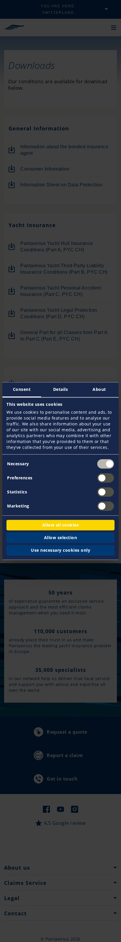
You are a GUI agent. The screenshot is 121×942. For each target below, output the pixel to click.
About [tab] (99, 389)
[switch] (105, 478)
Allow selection (60, 537)
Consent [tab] (22, 389)
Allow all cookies (60, 525)
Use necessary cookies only (60, 550)
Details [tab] (60, 389)
